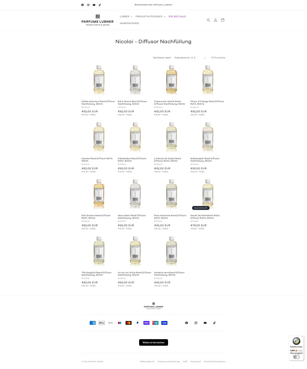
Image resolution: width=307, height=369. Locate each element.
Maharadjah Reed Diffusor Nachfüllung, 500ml (205, 159)
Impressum (195, 361)
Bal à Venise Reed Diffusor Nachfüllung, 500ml (132, 102)
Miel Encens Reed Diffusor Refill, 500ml (96, 216)
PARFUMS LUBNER (95, 362)
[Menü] (302, 337)
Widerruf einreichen (154, 342)
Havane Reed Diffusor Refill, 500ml (97, 159)
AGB (185, 361)
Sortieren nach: (162, 57)
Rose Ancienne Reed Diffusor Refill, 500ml (170, 216)
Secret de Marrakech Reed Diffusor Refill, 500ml (204, 216)
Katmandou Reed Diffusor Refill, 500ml (132, 159)
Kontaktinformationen (214, 361)
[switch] (296, 357)
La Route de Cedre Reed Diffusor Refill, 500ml (167, 159)
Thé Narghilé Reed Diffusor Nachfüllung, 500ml (97, 274)
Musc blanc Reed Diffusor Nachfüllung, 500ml (132, 216)
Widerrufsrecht (147, 361)
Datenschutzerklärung (169, 361)
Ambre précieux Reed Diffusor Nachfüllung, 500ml (98, 102)
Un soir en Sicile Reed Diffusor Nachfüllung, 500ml (134, 274)
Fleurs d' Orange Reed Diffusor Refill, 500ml (207, 102)
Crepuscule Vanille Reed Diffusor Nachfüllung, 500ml (169, 102)
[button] (126, 16)
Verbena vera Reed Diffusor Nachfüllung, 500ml (169, 274)
